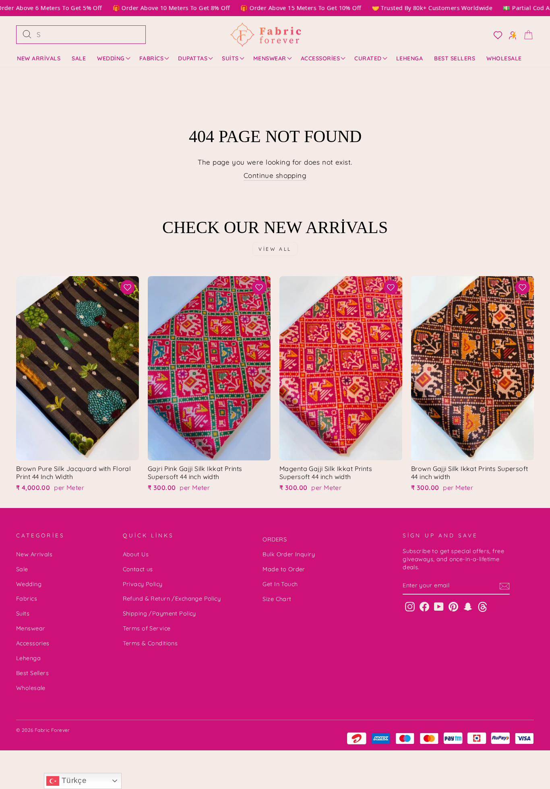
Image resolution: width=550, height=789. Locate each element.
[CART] (526, 34)
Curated (368, 58)
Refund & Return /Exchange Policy (172, 598)
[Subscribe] (504, 586)
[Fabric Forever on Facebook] (424, 606)
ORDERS (275, 539)
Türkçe (73, 780)
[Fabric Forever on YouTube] (439, 606)
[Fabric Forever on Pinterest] (453, 606)
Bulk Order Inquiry (289, 554)
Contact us (138, 569)
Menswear (269, 58)
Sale (79, 58)
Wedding (111, 58)
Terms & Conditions (150, 643)
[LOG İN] (495, 34)
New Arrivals (38, 58)
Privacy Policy (143, 584)
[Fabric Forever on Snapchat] (468, 606)
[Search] (27, 35)
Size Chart (277, 599)
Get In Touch (280, 584)
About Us (136, 554)
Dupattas (192, 58)
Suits (230, 58)
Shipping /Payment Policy (159, 613)
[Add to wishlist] (127, 287)
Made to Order (284, 569)
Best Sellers (454, 58)
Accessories (320, 58)
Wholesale (504, 58)
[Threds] (483, 606)
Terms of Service (147, 628)
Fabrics (151, 58)
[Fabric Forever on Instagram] (410, 606)
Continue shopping (275, 175)
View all (275, 249)
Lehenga (409, 58)
